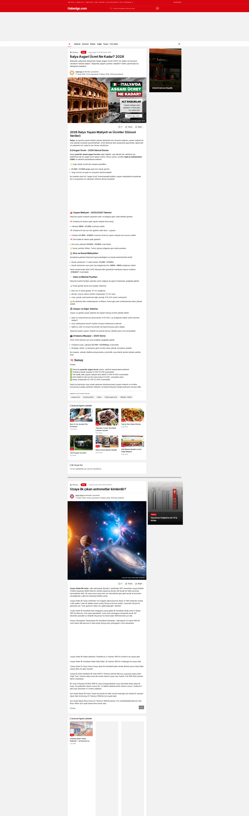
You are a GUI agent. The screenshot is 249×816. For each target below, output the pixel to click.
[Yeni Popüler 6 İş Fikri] (81, 445)
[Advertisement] (124, 26)
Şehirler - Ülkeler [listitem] (126, 397)
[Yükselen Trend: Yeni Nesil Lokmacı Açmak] (107, 421)
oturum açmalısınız (94, 469)
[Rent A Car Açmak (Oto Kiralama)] (81, 421)
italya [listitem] (99, 397)
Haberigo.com (77, 8)
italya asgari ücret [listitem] (111, 397)
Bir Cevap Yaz (77, 465)
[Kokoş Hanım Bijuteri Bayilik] (107, 445)
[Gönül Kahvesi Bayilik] (165, 70)
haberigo (78, 72)
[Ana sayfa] (69, 44)
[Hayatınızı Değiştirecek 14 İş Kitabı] (165, 503)
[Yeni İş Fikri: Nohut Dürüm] (132, 421)
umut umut (79, 495)
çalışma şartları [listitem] (88, 397)
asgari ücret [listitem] (75, 397)
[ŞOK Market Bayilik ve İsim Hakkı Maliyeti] (132, 445)
